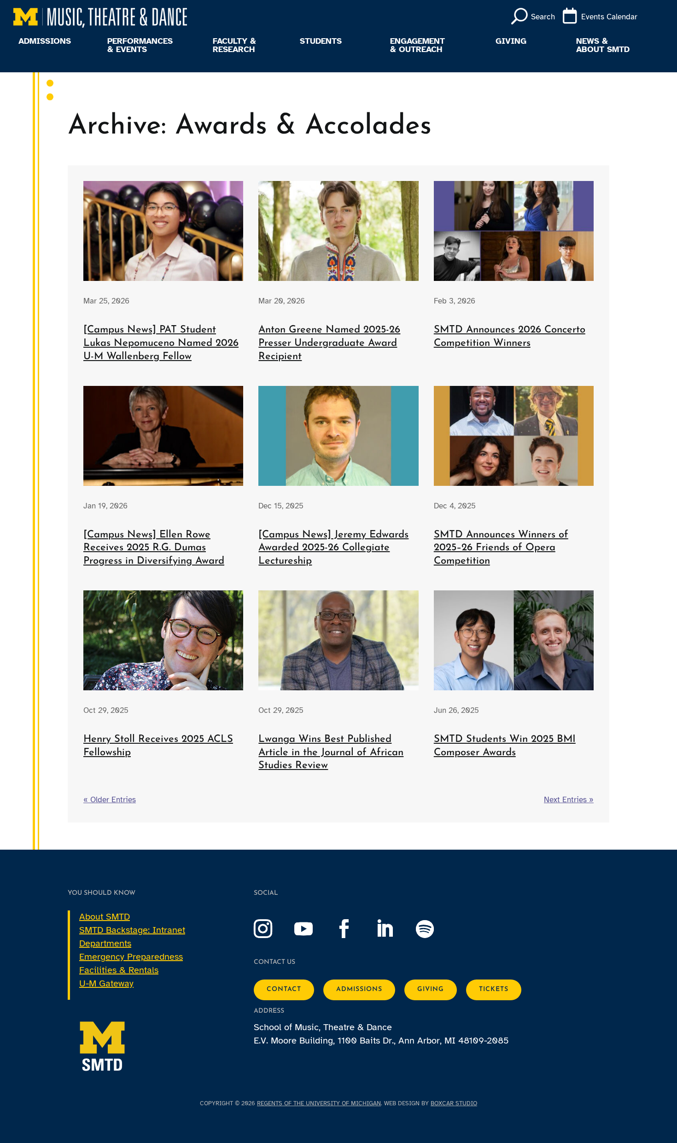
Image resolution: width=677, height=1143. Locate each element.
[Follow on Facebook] (353, 928)
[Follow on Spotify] (434, 928)
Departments (105, 943)
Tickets (493, 989)
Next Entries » (569, 800)
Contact (284, 989)
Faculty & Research (234, 45)
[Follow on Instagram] (272, 928)
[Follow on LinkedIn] (393, 928)
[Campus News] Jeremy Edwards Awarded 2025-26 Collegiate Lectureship (333, 548)
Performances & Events (140, 45)
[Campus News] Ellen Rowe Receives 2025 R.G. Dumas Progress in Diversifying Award (153, 548)
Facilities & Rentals (118, 970)
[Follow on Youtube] (312, 928)
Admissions (44, 41)
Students (321, 41)
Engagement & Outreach (417, 45)
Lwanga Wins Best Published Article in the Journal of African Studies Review (330, 752)
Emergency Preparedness (131, 956)
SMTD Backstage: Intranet (132, 930)
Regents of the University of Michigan (319, 1103)
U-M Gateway (106, 983)
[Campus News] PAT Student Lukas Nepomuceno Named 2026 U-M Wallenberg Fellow (161, 343)
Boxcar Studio (454, 1103)
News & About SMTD (603, 45)
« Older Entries (109, 800)
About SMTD (104, 916)
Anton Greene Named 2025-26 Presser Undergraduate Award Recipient (329, 343)
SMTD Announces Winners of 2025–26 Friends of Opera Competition (501, 548)
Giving (511, 41)
